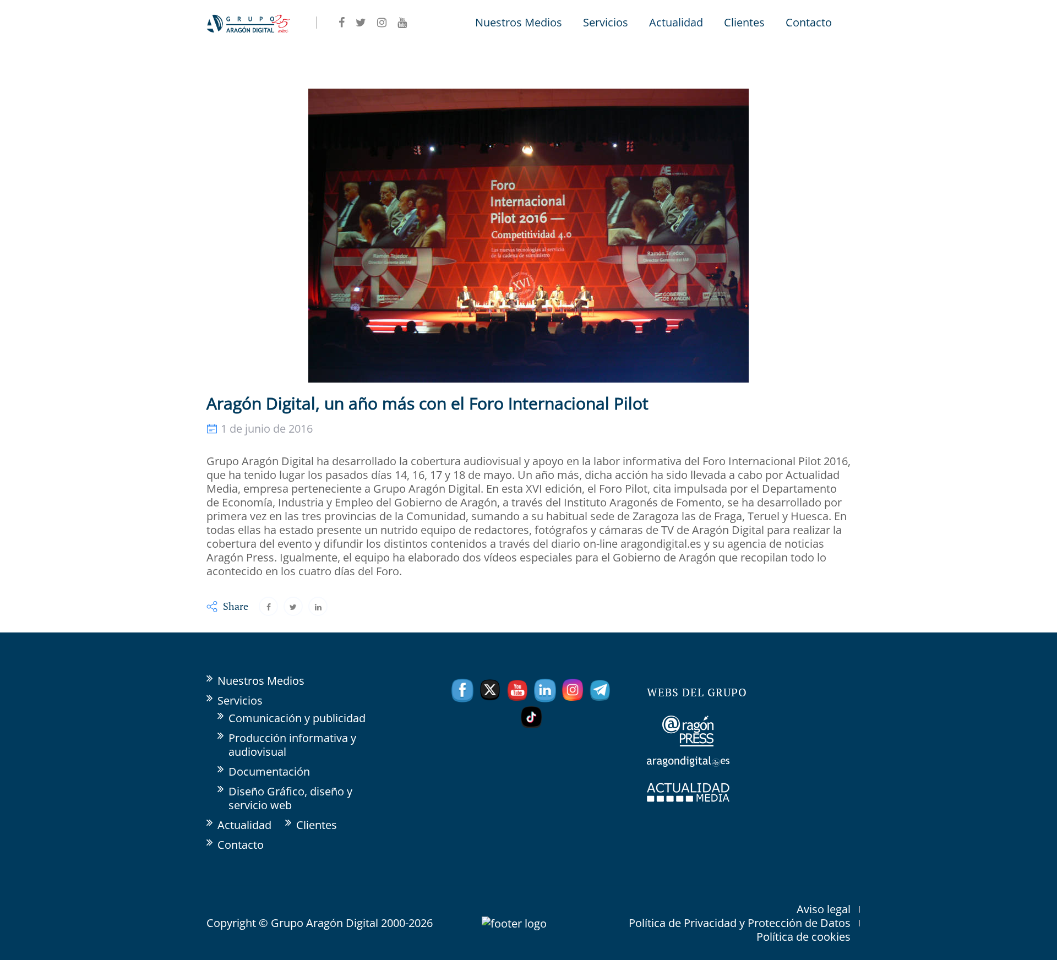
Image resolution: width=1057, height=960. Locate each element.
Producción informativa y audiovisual (292, 744)
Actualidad (676, 22)
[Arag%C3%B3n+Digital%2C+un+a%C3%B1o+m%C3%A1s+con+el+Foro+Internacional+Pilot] (293, 606)
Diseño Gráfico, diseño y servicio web (290, 798)
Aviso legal (824, 909)
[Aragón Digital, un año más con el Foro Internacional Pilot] (268, 606)
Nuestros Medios (518, 22)
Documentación (269, 771)
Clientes (744, 22)
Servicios (605, 22)
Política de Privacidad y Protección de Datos (740, 922)
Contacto (809, 22)
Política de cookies (803, 936)
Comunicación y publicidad (297, 718)
